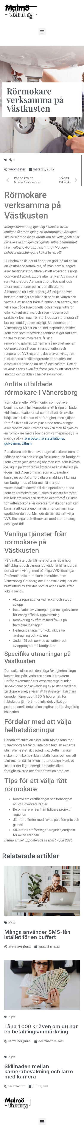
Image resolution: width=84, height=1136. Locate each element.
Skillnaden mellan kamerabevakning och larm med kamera (38, 1071)
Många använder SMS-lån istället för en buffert (37, 934)
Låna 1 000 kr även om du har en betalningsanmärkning (41, 1029)
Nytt (11, 160)
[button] (42, 31)
